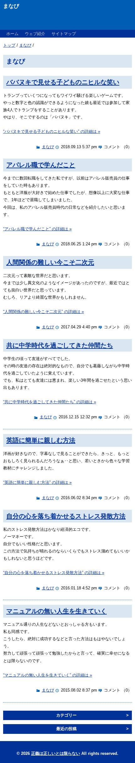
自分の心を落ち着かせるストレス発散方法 (66, 516)
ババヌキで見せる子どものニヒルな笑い (62, 82)
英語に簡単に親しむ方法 (40, 440)
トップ (9, 45)
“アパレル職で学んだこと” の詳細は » (37, 229)
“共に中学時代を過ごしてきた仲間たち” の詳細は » (49, 402)
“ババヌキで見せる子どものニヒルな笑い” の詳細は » (51, 131)
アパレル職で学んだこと (40, 164)
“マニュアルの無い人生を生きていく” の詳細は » (47, 675)
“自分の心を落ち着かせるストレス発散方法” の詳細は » (53, 572)
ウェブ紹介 (35, 33)
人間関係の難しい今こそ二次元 (50, 262)
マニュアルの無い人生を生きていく (56, 610)
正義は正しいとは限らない (55, 753)
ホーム (12, 33)
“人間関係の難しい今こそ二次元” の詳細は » (43, 311)
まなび (25, 45)
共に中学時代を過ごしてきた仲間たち (59, 345)
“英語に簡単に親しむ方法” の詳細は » (37, 482)
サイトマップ (63, 33)
